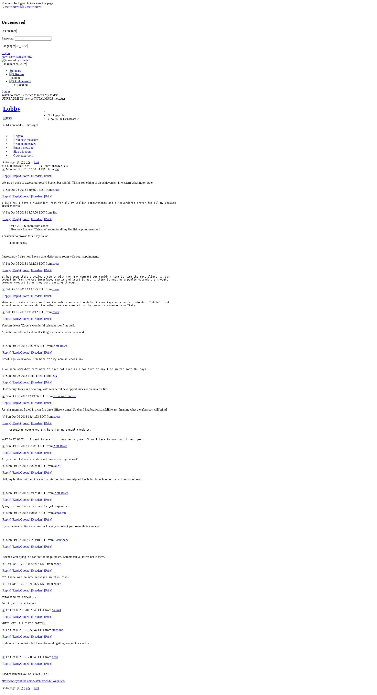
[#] (3, 169)
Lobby (11, 108)
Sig (57, 169)
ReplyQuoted (21, 176)
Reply (6, 176)
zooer (55, 189)
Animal (56, 610)
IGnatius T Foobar (64, 396)
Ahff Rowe (60, 346)
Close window (11, 6)
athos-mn (60, 512)
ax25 (57, 466)
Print (48, 176)
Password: (8, 38)
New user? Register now (17, 56)
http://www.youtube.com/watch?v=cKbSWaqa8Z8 (33, 681)
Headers (37, 176)
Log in (6, 53)
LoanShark (61, 540)
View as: (53, 118)
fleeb (55, 657)
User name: (9, 30)
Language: (8, 46)
